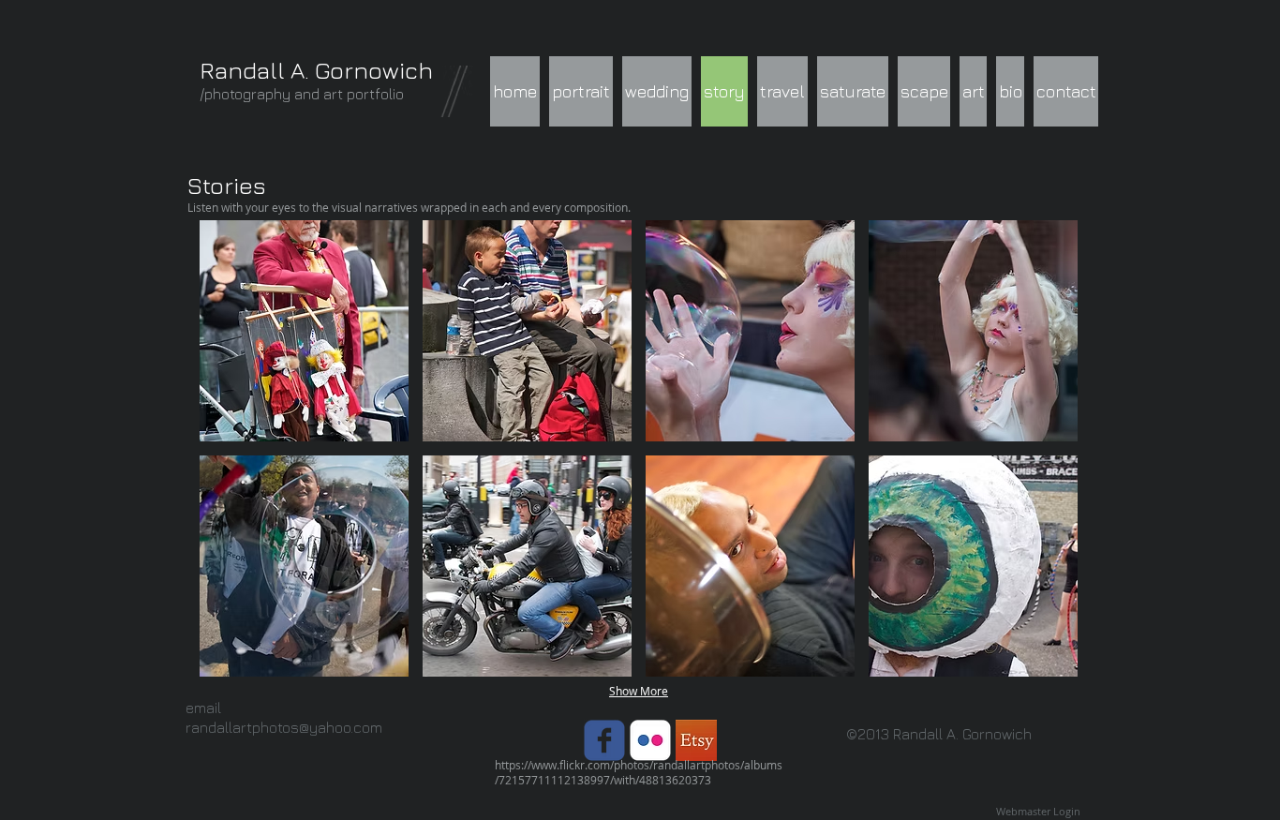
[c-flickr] (650, 740)
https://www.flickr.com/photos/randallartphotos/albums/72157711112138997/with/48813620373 (638, 772)
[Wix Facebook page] (604, 740)
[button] (304, 330)
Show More (638, 690)
